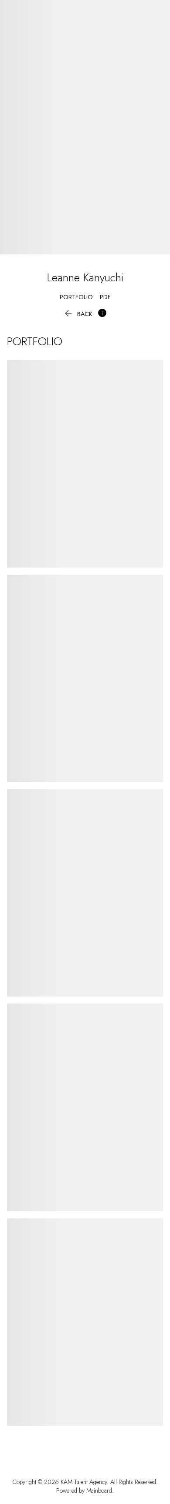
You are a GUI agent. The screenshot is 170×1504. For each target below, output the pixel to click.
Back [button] (77, 314)
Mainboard (99, 1490)
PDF (105, 297)
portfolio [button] (76, 297)
